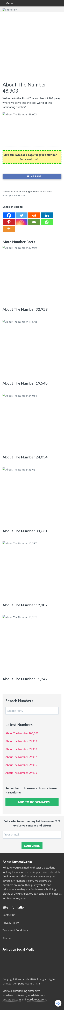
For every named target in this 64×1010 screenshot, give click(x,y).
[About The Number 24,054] (32, 423)
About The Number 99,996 (21, 765)
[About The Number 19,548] (32, 349)
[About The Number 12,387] (32, 570)
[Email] (34, 222)
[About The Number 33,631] (32, 496)
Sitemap (7, 938)
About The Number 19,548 (25, 383)
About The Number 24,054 (25, 457)
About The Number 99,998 (21, 749)
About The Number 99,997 (21, 757)
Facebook (6, 958)
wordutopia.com (36, 999)
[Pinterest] (9, 222)
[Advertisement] (32, 45)
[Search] (55, 711)
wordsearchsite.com (14, 995)
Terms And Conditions (15, 930)
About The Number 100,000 (22, 733)
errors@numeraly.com (14, 195)
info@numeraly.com (14, 898)
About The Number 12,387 (25, 605)
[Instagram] (21, 222)
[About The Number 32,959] (32, 275)
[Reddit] (34, 215)
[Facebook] (9, 215)
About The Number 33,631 (25, 531)
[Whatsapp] (47, 222)
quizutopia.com (12, 999)
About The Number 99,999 (21, 741)
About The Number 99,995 (21, 772)
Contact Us (9, 915)
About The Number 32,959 (25, 309)
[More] (9, 229)
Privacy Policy (11, 922)
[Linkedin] (47, 215)
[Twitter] (21, 215)
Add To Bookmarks (33, 802)
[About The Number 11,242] (32, 644)
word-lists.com (36, 995)
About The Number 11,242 (25, 679)
